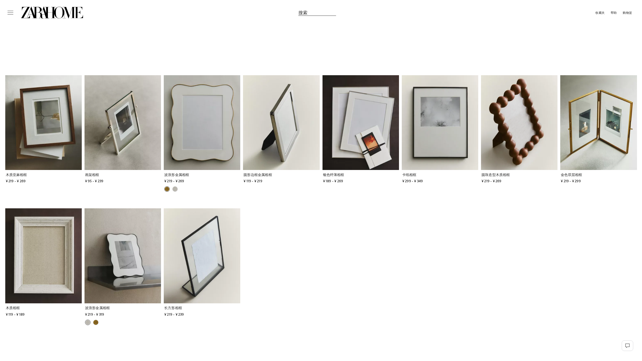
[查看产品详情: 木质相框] (43, 255)
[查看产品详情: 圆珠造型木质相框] (519, 122)
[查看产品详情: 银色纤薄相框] (361, 122)
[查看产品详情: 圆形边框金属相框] (281, 122)
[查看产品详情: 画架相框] (123, 122)
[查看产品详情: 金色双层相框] (598, 122)
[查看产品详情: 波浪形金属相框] (202, 122)
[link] (52, 13)
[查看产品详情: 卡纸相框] (440, 122)
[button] (30, 174)
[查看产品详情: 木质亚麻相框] (43, 122)
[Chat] (627, 345)
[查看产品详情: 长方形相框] (202, 255)
